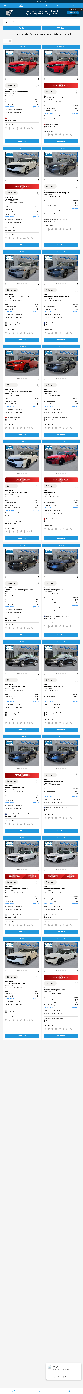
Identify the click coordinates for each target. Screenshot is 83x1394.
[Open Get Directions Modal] (47, 5)
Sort (23, 28)
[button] (8, 12)
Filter (62, 28)
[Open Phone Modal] (36, 5)
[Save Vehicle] (37, 85)
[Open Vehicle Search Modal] (57, 5)
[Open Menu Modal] (5, 5)
